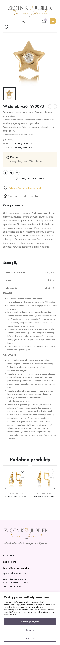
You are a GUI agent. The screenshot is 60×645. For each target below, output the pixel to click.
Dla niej (18, 143)
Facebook (5, 172)
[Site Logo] (30, 11)
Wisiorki (27, 143)
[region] (30, 618)
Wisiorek (28, 147)
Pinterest (11, 172)
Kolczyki (12, 493)
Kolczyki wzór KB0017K (15, 496)
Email (17, 172)
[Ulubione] (7, 27)
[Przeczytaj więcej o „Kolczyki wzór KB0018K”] (51, 477)
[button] (5, 488)
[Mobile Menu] (53, 21)
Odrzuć (30, 638)
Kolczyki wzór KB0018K (44, 496)
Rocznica (19, 493)
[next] (55, 106)
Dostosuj (30, 630)
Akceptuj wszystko (30, 621)
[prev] (50, 106)
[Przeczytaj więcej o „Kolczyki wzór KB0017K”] (22, 477)
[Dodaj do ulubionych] (22, 471)
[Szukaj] (23, 21)
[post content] (16, 478)
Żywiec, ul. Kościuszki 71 (15, 573)
